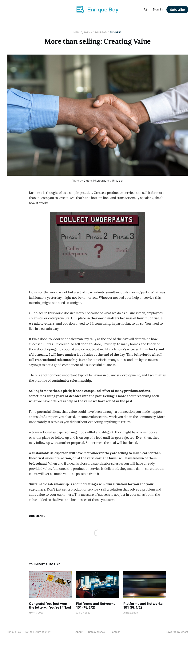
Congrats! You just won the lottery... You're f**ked (50, 605)
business (115, 32)
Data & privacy (96, 631)
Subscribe (177, 9)
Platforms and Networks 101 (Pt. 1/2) (143, 605)
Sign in (158, 9)
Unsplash (117, 180)
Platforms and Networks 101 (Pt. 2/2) (95, 605)
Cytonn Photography (96, 180)
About (79, 631)
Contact (115, 631)
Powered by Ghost (177, 631)
